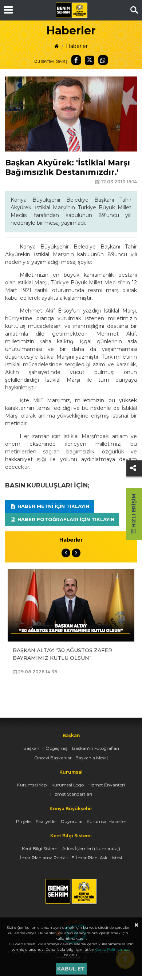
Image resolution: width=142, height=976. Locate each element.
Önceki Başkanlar (53, 757)
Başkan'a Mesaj (91, 757)
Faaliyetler (46, 821)
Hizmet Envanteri (106, 785)
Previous (66, 553)
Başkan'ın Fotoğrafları (95, 748)
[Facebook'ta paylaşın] (76, 60)
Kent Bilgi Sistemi (40, 848)
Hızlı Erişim (133, 511)
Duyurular (72, 821)
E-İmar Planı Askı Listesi (96, 857)
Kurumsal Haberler (106, 821)
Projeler (24, 821)
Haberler (77, 46)
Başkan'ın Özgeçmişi (45, 748)
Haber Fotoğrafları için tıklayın (65, 519)
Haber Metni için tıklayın (52, 506)
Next (76, 553)
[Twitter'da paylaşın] (89, 60)
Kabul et (71, 968)
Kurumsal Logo (67, 785)
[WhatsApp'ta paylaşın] (103, 60)
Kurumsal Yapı (32, 785)
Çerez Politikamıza (112, 949)
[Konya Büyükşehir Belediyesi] (71, 10)
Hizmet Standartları (71, 794)
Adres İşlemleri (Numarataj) (91, 848)
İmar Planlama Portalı (44, 857)
